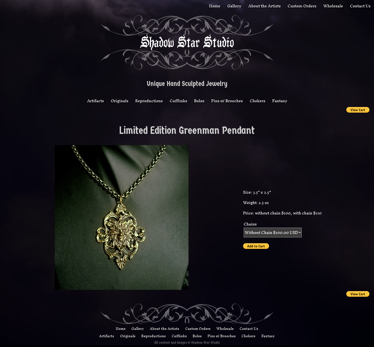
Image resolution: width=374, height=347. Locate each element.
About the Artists (264, 6)
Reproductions (149, 100)
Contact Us (360, 6)
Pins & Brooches (227, 100)
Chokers (257, 100)
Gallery (234, 6)
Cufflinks (178, 100)
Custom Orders (302, 6)
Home (214, 6)
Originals (119, 100)
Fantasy (279, 100)
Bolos (199, 100)
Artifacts (95, 100)
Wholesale (333, 6)
